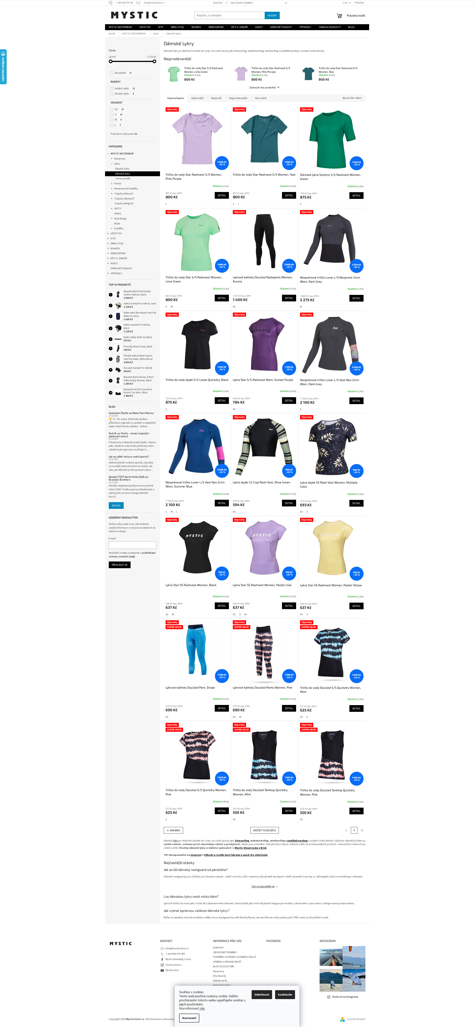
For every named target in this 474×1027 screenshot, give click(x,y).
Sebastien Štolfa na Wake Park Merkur (131, 413)
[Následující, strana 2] (354, 830)
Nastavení (189, 1018)
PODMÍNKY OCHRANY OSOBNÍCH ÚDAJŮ (234, 957)
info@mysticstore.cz (177, 948)
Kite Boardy (219, 976)
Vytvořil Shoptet (356, 1019)
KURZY (114, 263)
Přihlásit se (120, 564)
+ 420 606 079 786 (175, 954)
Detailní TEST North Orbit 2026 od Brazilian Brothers (128, 478)
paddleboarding (297, 841)
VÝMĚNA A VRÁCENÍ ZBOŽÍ (227, 962)
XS (119, 109)
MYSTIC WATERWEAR (122, 154)
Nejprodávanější (238, 98)
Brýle (117, 223)
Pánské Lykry (122, 169)
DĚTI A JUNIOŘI (119, 258)
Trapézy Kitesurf (123, 194)
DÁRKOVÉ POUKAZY (121, 268)
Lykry (117, 164)
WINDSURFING (118, 253)
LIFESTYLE (116, 233)
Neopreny (119, 159)
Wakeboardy (220, 981)
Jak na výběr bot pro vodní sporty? (129, 456)
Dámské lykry (122, 174)
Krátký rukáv (125, 88)
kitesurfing (242, 841)
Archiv (116, 505)
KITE (113, 238)
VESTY (117, 208)
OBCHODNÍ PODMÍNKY (241, 3)
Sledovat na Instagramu (345, 997)
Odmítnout (261, 995)
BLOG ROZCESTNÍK (223, 966)
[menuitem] (120, 27)
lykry (176, 841)
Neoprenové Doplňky (126, 189)
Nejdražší (216, 98)
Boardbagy (120, 218)
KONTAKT (218, 3)
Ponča (117, 183)
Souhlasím (285, 995)
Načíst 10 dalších (264, 830)
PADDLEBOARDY (221, 985)
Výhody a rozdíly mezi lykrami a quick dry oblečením (236, 855)
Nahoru (175, 830)
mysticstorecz (174, 965)
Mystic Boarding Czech (178, 959)
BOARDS (115, 248)
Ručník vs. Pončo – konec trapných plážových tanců (129, 435)
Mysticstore (172, 970)
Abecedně (261, 98)
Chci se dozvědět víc (263, 886)
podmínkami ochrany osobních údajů (132, 555)
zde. (202, 1008)
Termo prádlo (123, 178)
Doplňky (118, 228)
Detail (222, 195)
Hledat (272, 15)
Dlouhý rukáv (124, 94)
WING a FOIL (117, 243)
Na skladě (123, 73)
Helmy (117, 213)
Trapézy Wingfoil (123, 203)
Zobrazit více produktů (262, 87)
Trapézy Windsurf (124, 199)
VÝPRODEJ (116, 273)
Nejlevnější (197, 98)
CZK (345, 3)
